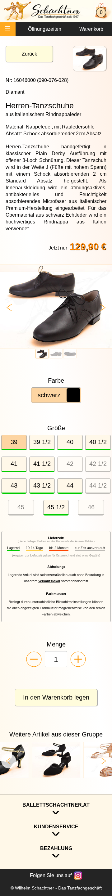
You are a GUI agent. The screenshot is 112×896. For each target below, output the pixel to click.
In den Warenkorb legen (56, 697)
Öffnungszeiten (44, 29)
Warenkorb (91, 29)
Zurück (29, 53)
